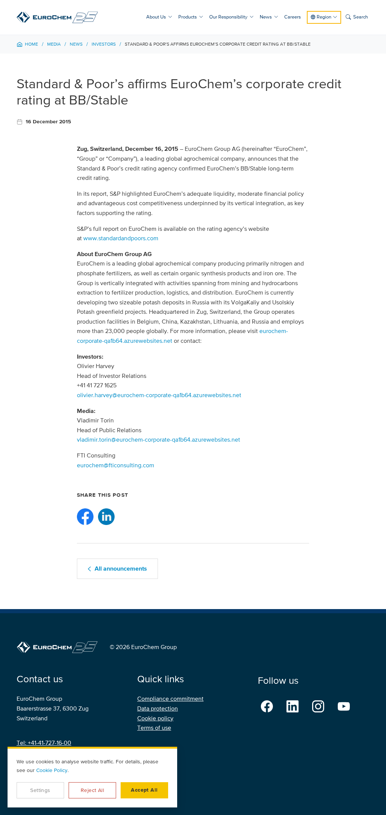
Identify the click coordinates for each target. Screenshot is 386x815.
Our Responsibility (228, 17)
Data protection (157, 708)
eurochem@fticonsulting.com (115, 465)
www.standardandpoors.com (120, 238)
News (266, 17)
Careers (292, 17)
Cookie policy (155, 718)
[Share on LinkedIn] (106, 516)
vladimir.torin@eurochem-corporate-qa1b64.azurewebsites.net (158, 440)
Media (54, 44)
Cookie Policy (51, 770)
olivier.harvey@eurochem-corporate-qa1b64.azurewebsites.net (159, 395)
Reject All (92, 790)
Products (187, 17)
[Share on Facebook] (85, 516)
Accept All (144, 790)
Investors (104, 44)
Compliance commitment (170, 699)
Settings (40, 790)
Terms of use (154, 728)
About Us (156, 17)
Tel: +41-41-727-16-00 (44, 743)
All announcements (121, 568)
